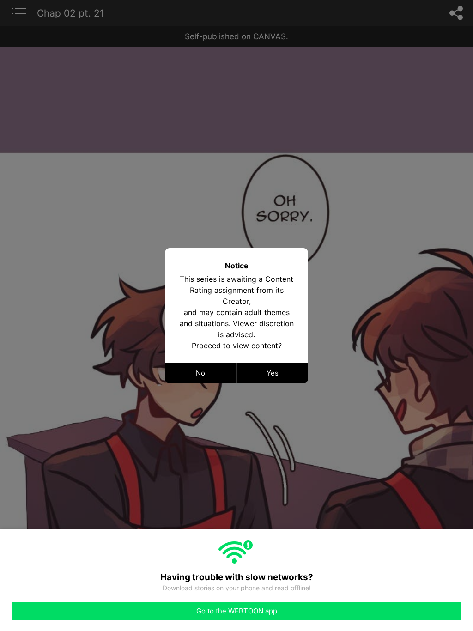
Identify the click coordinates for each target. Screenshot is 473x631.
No (200, 373)
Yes (273, 373)
